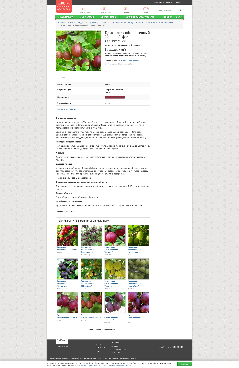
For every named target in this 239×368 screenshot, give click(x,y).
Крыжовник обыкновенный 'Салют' (91, 315)
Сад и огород (87, 17)
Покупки (167, 17)
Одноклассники (178, 347)
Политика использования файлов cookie (83, 358)
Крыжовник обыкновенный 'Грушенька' (64, 283)
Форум (179, 17)
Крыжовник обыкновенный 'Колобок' (111, 249)
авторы (115, 346)
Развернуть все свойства (66, 109)
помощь (99, 351)
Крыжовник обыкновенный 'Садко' (67, 315)
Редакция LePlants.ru (65, 211)
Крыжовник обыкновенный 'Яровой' (111, 283)
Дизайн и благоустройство (140, 17)
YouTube (181, 347)
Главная (62, 22)
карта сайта (101, 348)
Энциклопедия (65, 17)
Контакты (116, 353)
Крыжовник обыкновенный (159, 22)
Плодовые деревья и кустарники (126, 22)
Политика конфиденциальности (58, 358)
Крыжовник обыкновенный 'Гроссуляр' (135, 249)
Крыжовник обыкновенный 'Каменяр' (135, 317)
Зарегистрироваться (162, 2)
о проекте (116, 343)
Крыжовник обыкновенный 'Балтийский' (135, 283)
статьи (99, 344)
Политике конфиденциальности (119, 365)
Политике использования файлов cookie (89, 365)
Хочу (62, 78)
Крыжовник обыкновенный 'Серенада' (111, 317)
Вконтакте (174, 347)
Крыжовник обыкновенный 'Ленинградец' (87, 249)
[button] (78, 51)
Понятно (184, 364)
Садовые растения (97, 22)
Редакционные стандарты (128, 358)
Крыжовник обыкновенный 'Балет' (67, 248)
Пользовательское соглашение (108, 358)
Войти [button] (178, 2)
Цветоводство (108, 17)
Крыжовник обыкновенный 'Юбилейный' (87, 283)
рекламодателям (119, 349)
